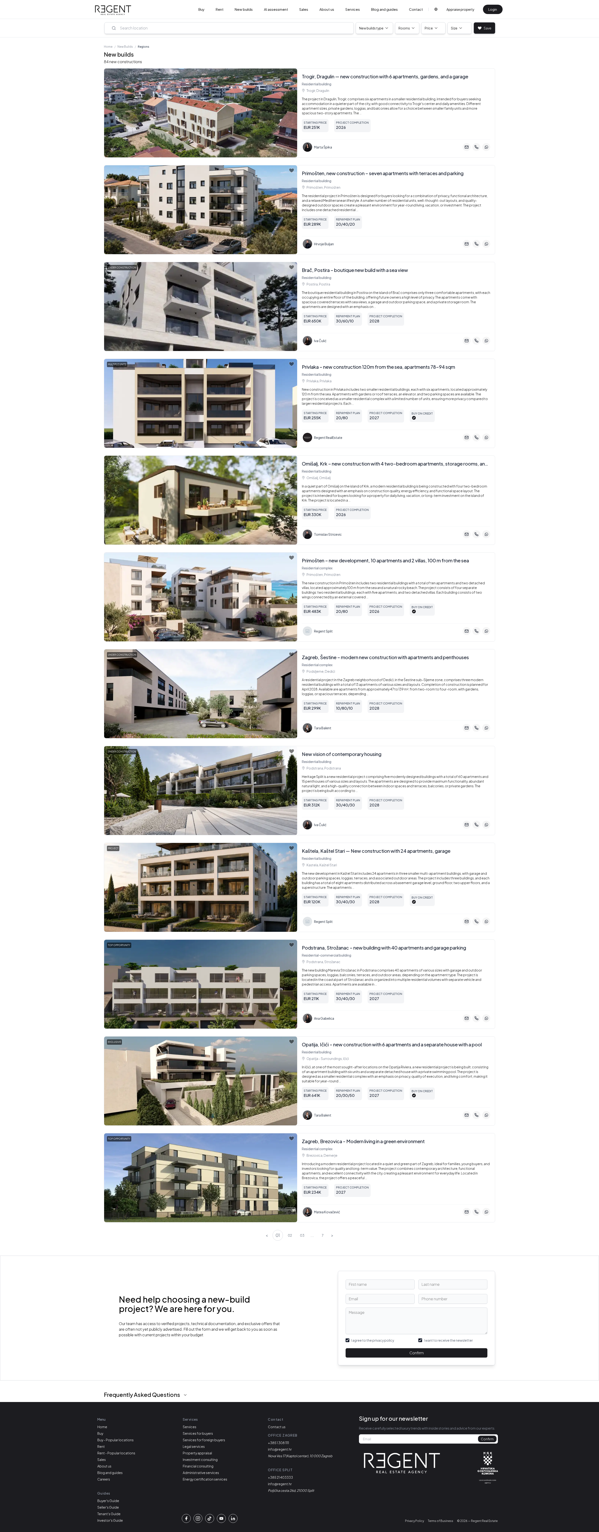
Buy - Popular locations (115, 1440)
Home (108, 46)
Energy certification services (205, 1479)
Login (492, 9)
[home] (113, 10)
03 (302, 1235)
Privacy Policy (414, 1521)
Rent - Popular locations (116, 1453)
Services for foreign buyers (204, 1440)
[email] (467, 147)
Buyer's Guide (108, 1501)
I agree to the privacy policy (372, 1340)
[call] (476, 147)
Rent (219, 9)
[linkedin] (233, 1518)
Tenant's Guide (109, 1514)
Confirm (416, 1352)
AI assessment (276, 9)
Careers (103, 1479)
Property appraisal (197, 1453)
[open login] (291, 73)
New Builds (125, 46)
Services (352, 9)
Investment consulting (200, 1459)
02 (290, 1235)
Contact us (276, 1427)
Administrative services (201, 1473)
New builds (244, 9)
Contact (416, 9)
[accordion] (185, 1395)
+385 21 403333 (280, 1477)
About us (326, 9)
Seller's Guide (108, 1507)
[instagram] (198, 1518)
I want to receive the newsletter (448, 1340)
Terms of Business (440, 1521)
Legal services (194, 1446)
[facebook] (186, 1518)
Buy (201, 9)
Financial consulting (198, 1466)
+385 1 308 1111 (278, 1443)
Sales (303, 9)
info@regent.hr (280, 1449)
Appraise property (460, 9)
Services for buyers (198, 1433)
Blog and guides (384, 9)
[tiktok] (209, 1518)
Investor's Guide (110, 1520)
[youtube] (221, 1518)
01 (278, 1235)
